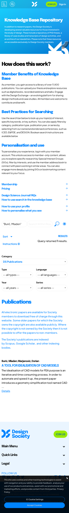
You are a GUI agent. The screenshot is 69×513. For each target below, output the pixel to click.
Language (41, 269)
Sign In (62, 4)
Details (6, 391)
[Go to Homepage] (34, 3)
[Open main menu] (4, 4)
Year (4, 282)
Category (7, 256)
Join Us (51, 4)
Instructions (10, 244)
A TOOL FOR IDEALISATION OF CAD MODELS (30, 365)
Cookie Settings (35, 499)
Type (4, 269)
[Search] (12, 4)
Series (39, 282)
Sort (5, 236)
